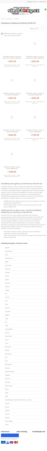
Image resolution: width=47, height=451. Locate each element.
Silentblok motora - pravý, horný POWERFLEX (12, 167)
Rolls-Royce (9, 386)
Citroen (7, 272)
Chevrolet (8, 265)
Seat (6, 396)
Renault (7, 382)
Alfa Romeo (8, 251)
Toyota (7, 417)
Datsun (7, 286)
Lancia (7, 332)
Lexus (7, 340)
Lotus (7, 343)
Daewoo (7, 283)
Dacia (7, 279)
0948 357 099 (42, 1)
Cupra (7, 276)
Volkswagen (9, 421)
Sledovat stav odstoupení (9, 439)
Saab (6, 393)
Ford (6, 304)
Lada (6, 325)
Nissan (7, 368)
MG (6, 357)
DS (6, 294)
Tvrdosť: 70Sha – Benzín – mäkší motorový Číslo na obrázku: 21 (12, 65)
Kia (6, 322)
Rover (7, 389)
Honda (7, 308)
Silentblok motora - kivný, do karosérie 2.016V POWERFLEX (12, 57)
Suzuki (7, 414)
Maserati (8, 347)
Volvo (7, 424)
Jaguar (7, 315)
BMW (6, 262)
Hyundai (7, 311)
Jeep (6, 318)
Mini (6, 361)
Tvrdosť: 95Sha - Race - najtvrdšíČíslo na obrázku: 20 (35, 139)
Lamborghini (9, 329)
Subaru (7, 410)
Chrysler (7, 269)
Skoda (7, 403)
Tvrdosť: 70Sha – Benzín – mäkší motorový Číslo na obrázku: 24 (12, 176)
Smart (7, 407)
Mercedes (8, 354)
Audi (6, 255)
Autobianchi (9, 258)
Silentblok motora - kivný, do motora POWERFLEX (12, 130)
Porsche (7, 378)
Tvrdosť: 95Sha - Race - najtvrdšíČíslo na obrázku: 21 (35, 65)
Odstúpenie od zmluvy (10, 435)
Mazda (7, 350)
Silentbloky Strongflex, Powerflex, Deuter (14, 243)
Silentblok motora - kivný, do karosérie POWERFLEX (12, 94)
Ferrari (7, 297)
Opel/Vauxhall (9, 371)
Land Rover (8, 336)
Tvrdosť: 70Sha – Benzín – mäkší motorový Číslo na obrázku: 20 (12, 139)
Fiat (6, 301)
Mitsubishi (8, 364)
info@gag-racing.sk (31, 1)
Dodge (7, 290)
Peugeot (7, 375)
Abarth (7, 248)
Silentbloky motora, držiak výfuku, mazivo (18, 400)
